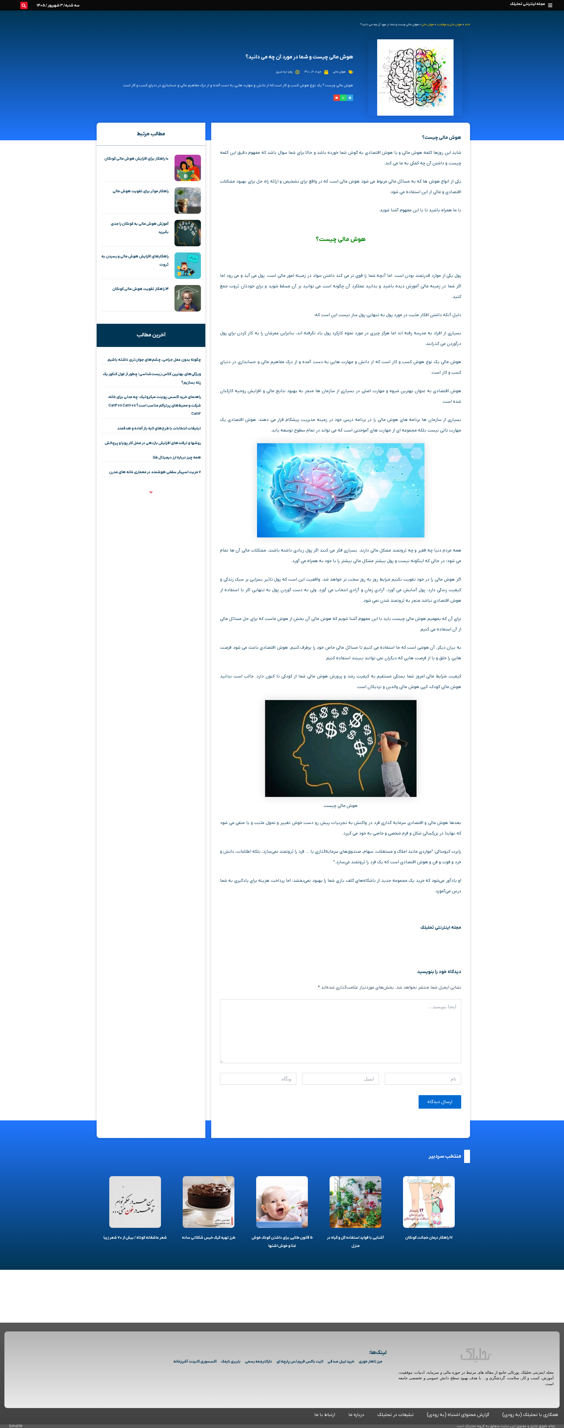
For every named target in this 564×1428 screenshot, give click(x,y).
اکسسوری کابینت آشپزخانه (194, 1361)
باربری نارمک (231, 1361)
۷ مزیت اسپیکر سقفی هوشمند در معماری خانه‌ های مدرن (155, 472)
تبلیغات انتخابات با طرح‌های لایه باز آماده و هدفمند (159, 428)
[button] (550, 5)
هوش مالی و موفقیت (449, 24)
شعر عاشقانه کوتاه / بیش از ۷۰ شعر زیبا (135, 1237)
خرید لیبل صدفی (341, 1361)
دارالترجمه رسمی (258, 1361)
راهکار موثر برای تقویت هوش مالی (141, 191)
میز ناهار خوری (370, 1361)
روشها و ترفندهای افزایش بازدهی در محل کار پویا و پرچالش (153, 443)
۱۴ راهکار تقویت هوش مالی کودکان (140, 288)
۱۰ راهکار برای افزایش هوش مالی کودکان (136, 158)
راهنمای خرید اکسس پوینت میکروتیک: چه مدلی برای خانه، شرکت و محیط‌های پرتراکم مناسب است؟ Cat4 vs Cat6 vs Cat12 (154, 405)
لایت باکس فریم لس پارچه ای (299, 1361)
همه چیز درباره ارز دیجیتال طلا (177, 457)
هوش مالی (428, 24)
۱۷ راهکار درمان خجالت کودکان (429, 1237)
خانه (467, 24)
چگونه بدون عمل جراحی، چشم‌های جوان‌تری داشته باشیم (154, 359)
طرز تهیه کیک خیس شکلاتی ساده (208, 1237)
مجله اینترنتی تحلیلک (527, 3)
